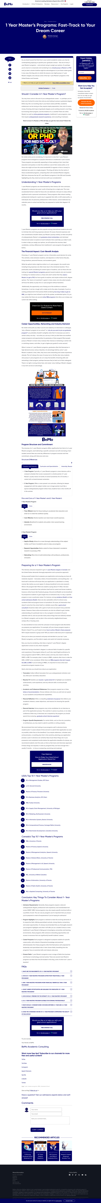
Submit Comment (37, 1130)
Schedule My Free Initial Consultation (86, 102)
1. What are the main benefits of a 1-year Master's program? (40, 971)
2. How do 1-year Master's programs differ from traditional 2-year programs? (43, 977)
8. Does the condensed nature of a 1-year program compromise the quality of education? (45, 1013)
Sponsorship (16, 1182)
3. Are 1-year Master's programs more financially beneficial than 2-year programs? (44, 984)
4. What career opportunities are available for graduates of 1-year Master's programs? (43, 990)
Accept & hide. (69, 1200)
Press (14, 1180)
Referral (15, 1177)
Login (71, 4)
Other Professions (37, 4)
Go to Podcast (47, 313)
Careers (15, 1176)
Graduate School (52, 21)
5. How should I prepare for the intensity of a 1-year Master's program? (44, 996)
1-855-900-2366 (89, 1)
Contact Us (89, 4)
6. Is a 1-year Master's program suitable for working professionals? (43, 1000)
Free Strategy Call (47, 218)
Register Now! (46, 764)
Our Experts (64, 4)
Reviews (47, 4)
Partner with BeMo (18, 1174)
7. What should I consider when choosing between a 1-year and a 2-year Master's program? (44, 1006)
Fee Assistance (17, 1183)
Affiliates (15, 1179)
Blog (45, 21)
